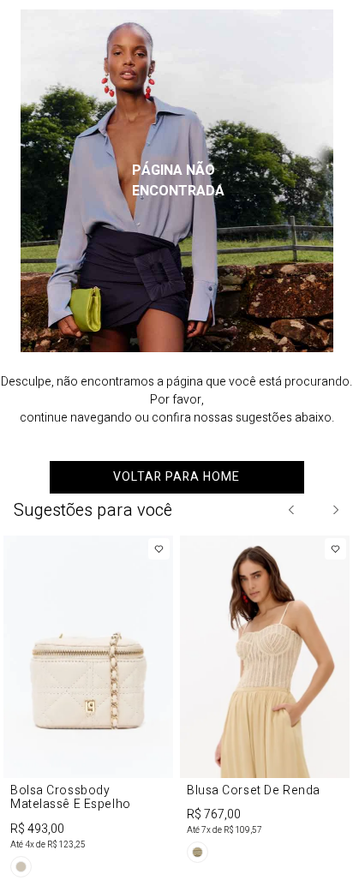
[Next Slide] (335, 510)
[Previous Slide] (292, 510)
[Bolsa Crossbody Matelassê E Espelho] (88, 709)
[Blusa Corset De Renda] (265, 702)
